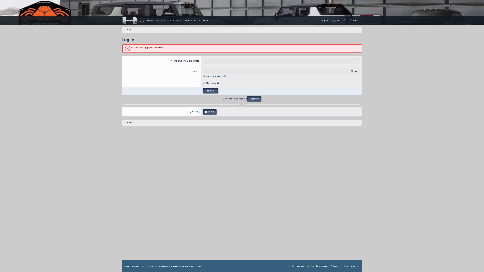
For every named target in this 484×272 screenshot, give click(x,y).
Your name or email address (185, 60)
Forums (159, 20)
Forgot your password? (214, 76)
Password (194, 71)
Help (346, 266)
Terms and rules (322, 266)
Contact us (309, 266)
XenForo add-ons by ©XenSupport (187, 266)
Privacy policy (336, 266)
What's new (173, 20)
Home (150, 20)
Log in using (193, 111)
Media (187, 20)
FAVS (205, 20)
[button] (164, 20)
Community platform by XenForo (148, 266)
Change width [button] (298, 266)
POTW (197, 20)
